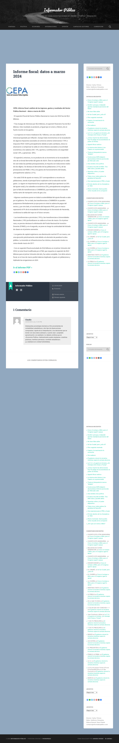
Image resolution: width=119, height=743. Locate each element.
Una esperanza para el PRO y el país (99, 181)
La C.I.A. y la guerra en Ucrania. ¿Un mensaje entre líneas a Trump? (99, 134)
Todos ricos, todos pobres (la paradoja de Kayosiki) (97, 177)
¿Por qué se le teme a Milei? (96, 524)
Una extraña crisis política (96, 164)
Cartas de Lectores (81, 26)
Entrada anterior (59, 294)
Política (23, 26)
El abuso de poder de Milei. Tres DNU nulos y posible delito (98, 167)
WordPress (46, 738)
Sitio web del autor (21, 290)
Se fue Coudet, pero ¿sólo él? (97, 114)
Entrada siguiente (59, 297)
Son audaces (92, 125)
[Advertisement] (59, 44)
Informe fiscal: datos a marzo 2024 (39, 74)
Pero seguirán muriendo (95, 117)
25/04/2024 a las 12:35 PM (33, 322)
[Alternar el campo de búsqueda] (110, 26)
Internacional (51, 26)
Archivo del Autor (17, 290)
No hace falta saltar (94, 111)
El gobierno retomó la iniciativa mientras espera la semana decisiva (99, 129)
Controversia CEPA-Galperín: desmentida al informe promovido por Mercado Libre (98, 159)
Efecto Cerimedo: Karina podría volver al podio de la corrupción (97, 190)
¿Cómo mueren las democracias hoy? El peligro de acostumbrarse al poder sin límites (99, 139)
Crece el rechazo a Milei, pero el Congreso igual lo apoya (98, 101)
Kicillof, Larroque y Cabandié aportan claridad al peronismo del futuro (98, 106)
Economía (36, 26)
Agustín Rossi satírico (94, 144)
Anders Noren (98, 738)
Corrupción (98, 26)
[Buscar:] (98, 68)
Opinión (65, 26)
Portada (11, 26)
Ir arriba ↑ (109, 738)
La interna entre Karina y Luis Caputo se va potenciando (97, 148)
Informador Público (59, 10)
